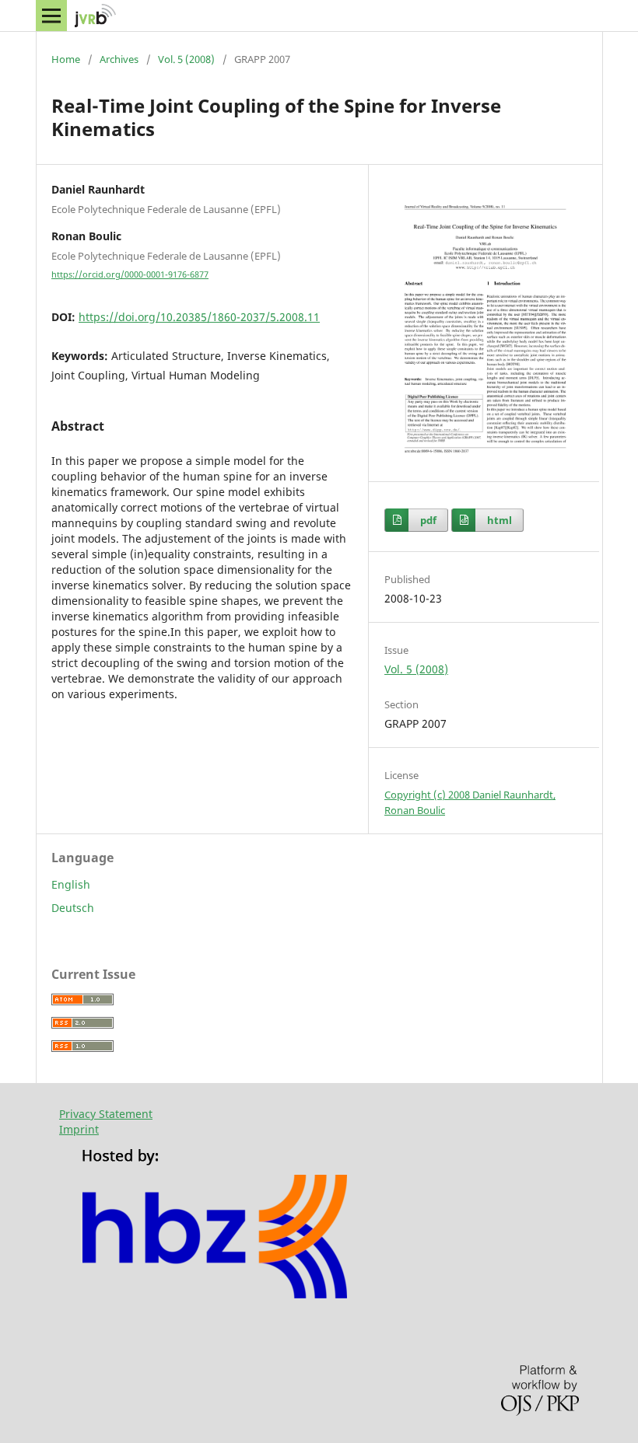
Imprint (79, 1129)
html (499, 520)
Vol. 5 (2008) (186, 59)
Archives (119, 59)
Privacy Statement (105, 1113)
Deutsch (72, 907)
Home (65, 59)
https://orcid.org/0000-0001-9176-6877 (130, 274)
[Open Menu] (51, 15)
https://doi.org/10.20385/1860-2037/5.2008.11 (199, 316)
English (70, 884)
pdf (428, 520)
